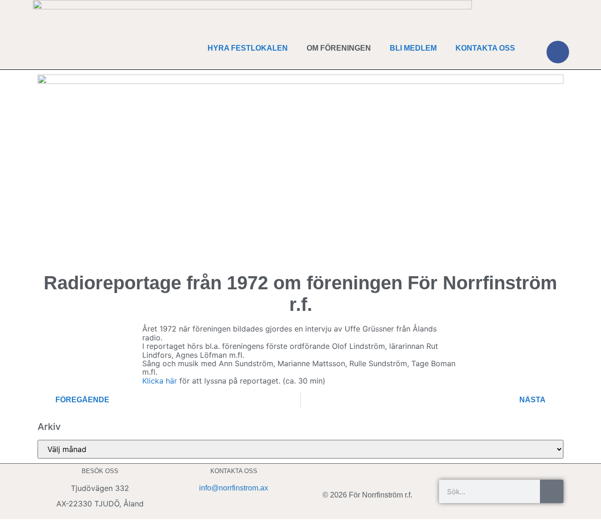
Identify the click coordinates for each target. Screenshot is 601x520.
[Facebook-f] (367, 475)
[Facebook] (558, 52)
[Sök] (551, 491)
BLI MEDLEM (413, 48)
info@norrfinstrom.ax (233, 488)
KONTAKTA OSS (485, 48)
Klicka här (160, 380)
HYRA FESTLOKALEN (248, 48)
